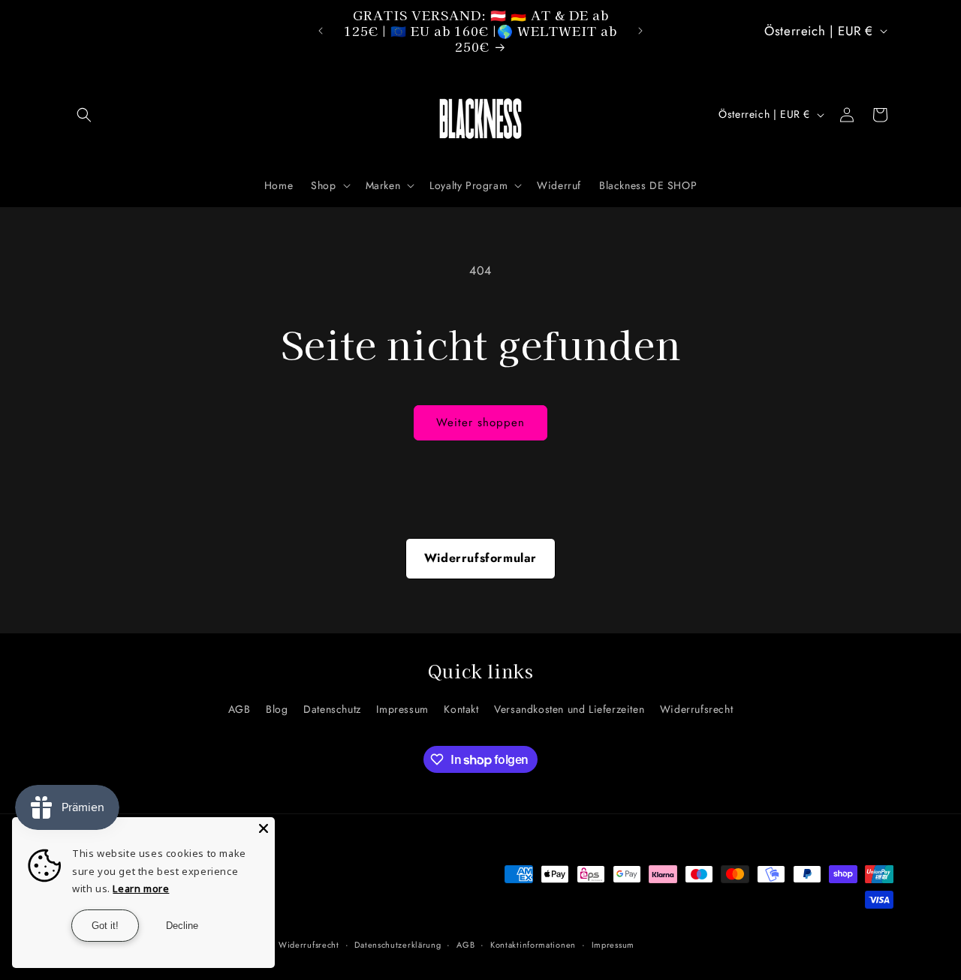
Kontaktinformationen (533, 945)
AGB (239, 709)
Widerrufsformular (480, 558)
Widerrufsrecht (696, 709)
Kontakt (461, 709)
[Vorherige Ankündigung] (320, 31)
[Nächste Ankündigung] (640, 31)
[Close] (263, 828)
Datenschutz (332, 709)
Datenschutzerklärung (397, 945)
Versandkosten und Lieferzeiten (569, 709)
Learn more (141, 888)
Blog (277, 709)
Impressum (402, 709)
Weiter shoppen (480, 422)
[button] (84, 114)
